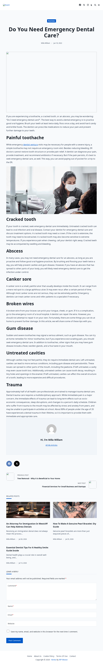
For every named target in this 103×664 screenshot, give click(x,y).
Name (11, 606)
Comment (12, 586)
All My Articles (51, 445)
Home (29, 656)
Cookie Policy (48, 656)
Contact (73, 656)
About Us (37, 656)
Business (51, 21)
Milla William (45, 43)
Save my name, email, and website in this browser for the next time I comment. (44, 631)
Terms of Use (62, 656)
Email (10, 615)
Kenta (53, 659)
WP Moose (63, 659)
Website (11, 623)
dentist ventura (30, 144)
